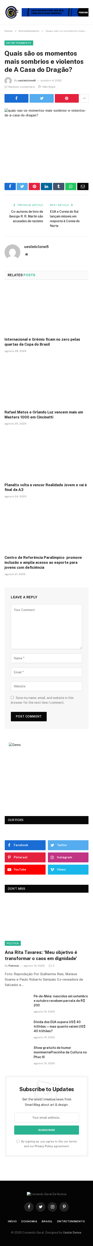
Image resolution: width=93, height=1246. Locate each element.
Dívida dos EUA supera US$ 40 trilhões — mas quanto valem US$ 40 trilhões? (60, 1026)
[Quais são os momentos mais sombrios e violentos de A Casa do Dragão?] (46, 135)
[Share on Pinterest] (67, 98)
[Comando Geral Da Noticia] (11, 12)
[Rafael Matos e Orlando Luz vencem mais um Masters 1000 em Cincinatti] (46, 382)
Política (13, 943)
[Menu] (15, 12)
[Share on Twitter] (41, 98)
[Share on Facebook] (16, 98)
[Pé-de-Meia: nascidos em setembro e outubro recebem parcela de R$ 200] (17, 1002)
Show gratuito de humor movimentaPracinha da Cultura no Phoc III (60, 1052)
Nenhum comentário (21, 86)
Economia (29, 1221)
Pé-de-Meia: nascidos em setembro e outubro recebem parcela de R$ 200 (61, 1000)
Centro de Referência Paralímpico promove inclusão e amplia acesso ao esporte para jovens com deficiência (43, 562)
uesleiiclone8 (27, 80)
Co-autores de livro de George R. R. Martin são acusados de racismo (26, 216)
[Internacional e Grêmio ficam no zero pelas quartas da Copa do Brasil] (46, 309)
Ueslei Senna (72, 1232)
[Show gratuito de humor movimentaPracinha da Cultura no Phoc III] (17, 1053)
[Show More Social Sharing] (84, 98)
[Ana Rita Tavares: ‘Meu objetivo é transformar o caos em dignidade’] (46, 922)
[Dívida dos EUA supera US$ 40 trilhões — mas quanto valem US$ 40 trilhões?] (17, 1027)
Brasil (47, 1221)
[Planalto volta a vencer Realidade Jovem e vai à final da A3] (46, 455)
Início (12, 1221)
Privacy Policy (44, 1146)
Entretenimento (18, 43)
